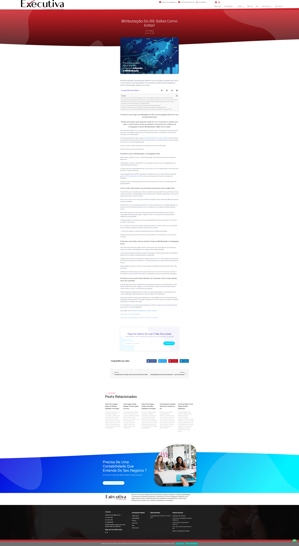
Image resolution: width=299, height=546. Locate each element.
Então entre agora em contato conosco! (144, 310)
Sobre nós (250, 6)
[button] (113, 483)
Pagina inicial (217, 6)
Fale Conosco (278, 6)
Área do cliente (266, 6)
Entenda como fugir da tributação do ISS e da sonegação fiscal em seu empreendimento (147, 98)
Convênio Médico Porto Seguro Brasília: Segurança (185, 406)
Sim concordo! (180, 543)
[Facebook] (216, 2)
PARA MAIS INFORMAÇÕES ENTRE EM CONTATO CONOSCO (139, 317)
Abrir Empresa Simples (132, 314)
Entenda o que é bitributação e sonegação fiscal (135, 103)
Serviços (240, 6)
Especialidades (229, 6)
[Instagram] (219, 2)
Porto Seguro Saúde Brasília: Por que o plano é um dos (131, 406)
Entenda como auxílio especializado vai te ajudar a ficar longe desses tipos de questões (146, 109)
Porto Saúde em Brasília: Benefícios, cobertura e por (168, 406)
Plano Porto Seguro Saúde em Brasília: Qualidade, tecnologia (112, 406)
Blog (257, 6)
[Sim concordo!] (297, 543)
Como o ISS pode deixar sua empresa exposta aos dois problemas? (140, 105)
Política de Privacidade (191, 543)
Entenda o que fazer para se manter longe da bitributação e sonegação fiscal (143, 107)
